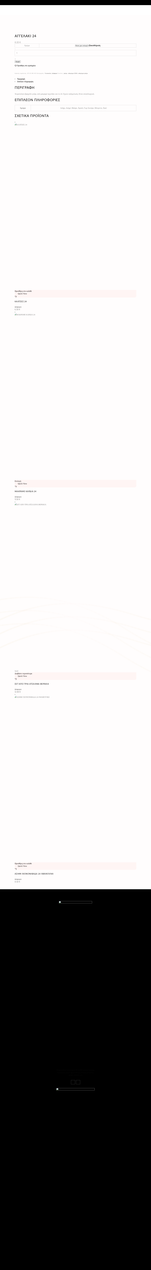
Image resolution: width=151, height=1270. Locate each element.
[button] (25, 65)
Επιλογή (18, 481)
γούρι (65, 73)
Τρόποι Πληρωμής (129, 913)
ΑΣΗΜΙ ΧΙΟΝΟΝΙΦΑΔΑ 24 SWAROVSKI (34, 874)
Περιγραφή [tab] (21, 79)
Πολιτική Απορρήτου (128, 923)
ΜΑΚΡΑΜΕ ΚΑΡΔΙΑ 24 (25, 491)
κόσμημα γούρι (83, 73)
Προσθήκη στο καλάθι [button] (23, 291)
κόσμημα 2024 (72, 73)
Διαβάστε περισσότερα (23, 674)
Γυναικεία (48, 73)
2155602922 (28, 918)
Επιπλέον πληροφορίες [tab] (25, 81)
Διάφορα (54, 73)
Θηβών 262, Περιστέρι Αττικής (36, 913)
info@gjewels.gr (9, 2)
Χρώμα (27, 45)
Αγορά (18, 61)
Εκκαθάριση (94, 45)
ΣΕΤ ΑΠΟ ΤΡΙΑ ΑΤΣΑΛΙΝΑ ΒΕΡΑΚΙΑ (32, 684)
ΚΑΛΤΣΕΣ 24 (21, 302)
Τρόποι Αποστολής (129, 916)
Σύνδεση (141, 2)
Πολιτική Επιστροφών (127, 919)
